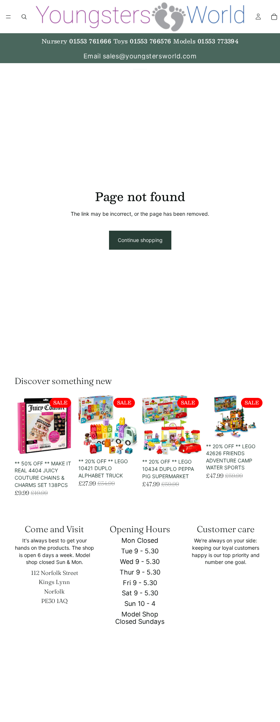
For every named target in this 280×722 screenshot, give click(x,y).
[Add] (62, 445)
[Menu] (8, 16)
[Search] (24, 17)
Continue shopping (140, 240)
